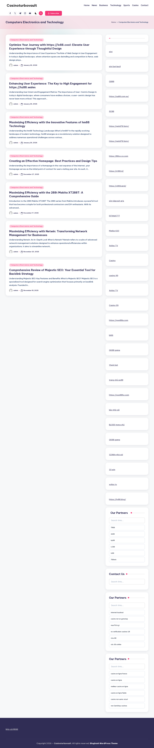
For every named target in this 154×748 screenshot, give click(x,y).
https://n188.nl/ (116, 171)
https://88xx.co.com (118, 156)
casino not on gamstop (119, 619)
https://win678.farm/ (119, 126)
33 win (112, 469)
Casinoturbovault (22, 5)
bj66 (111, 335)
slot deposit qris (116, 201)
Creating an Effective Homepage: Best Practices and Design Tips (53, 161)
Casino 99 (113, 305)
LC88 (113, 547)
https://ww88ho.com (119, 395)
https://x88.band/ (117, 186)
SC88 (111, 111)
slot (111, 51)
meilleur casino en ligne (119, 686)
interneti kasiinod (117, 612)
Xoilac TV (113, 245)
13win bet (113, 365)
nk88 (113, 534)
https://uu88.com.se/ (119, 96)
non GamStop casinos (119, 706)
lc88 (112, 553)
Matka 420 (114, 231)
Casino (112, 260)
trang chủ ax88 (116, 380)
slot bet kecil (115, 66)
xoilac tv (113, 484)
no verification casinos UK (120, 632)
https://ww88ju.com (118, 320)
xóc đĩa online (116, 644)
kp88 (113, 540)
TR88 (113, 527)
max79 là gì (115, 625)
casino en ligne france (119, 674)
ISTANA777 (114, 216)
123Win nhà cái (116, 454)
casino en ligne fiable (118, 693)
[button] (53, 13)
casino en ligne (116, 680)
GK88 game (114, 350)
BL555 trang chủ (116, 425)
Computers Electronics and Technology (26, 40)
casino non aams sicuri (119, 699)
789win (113, 559)
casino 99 (113, 275)
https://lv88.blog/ (117, 499)
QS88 (111, 81)
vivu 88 (113, 638)
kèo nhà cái (114, 410)
